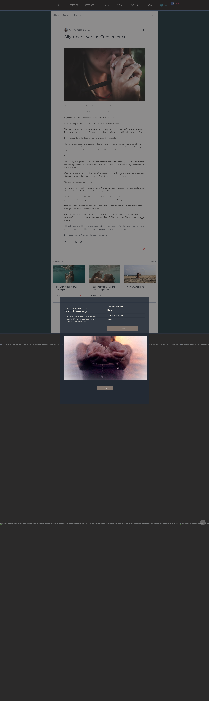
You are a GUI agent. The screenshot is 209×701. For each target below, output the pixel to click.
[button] (185, 281)
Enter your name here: (115, 306)
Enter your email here (115, 315)
